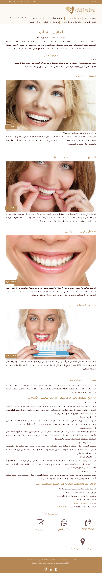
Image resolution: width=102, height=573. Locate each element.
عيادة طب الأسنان (56, 19)
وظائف (21, 2)
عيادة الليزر (91, 19)
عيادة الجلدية (37, 19)
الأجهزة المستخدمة (18, 18)
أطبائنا (16, 2)
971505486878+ (81, 504)
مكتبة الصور (35, 22)
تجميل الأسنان (75, 19)
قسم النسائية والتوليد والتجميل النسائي (79, 22)
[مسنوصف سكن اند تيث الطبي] (81, 10)
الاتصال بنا (10, 2)
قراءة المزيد (11, 127)
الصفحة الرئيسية (29, 2)
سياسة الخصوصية (57, 560)
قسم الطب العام (51, 22)
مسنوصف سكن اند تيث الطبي (56, 563)
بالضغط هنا (62, 507)
